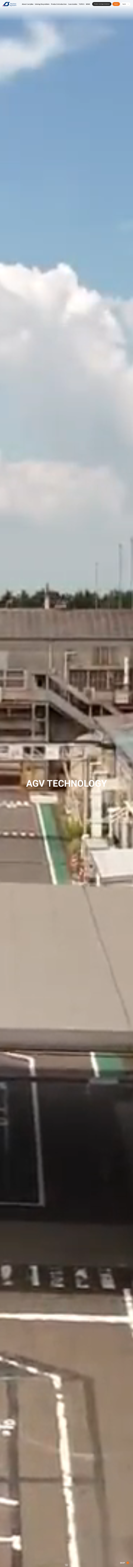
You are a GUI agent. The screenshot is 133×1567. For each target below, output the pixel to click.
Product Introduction (59, 4)
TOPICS (81, 4)
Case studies (72, 4)
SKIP (122, 1562)
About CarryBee (27, 4)
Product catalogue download (101, 4)
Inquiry (116, 4)
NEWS (88, 4)
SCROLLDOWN (66, 1565)
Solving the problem (42, 4)
